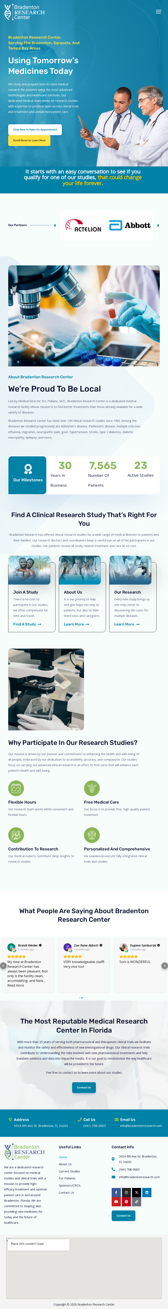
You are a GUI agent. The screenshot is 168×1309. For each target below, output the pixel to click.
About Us (65, 1164)
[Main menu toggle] (158, 11)
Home (63, 1157)
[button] (29, 140)
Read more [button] (15, 985)
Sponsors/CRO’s (70, 1185)
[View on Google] (11, 947)
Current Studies (69, 1171)
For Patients (67, 1178)
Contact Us (66, 1192)
